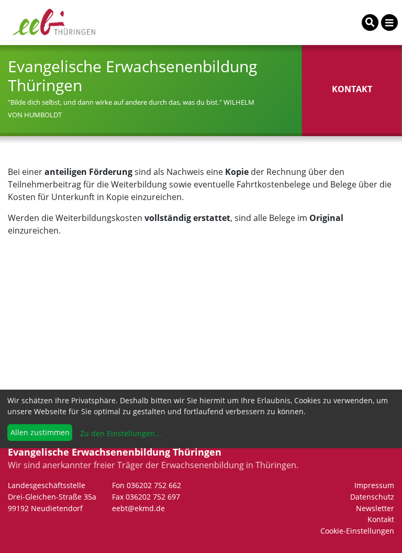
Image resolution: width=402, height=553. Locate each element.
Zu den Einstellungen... (119, 433)
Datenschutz (372, 497)
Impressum (374, 485)
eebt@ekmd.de (138, 508)
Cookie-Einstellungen (357, 531)
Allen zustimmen (40, 432)
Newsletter (375, 508)
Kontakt (380, 519)
